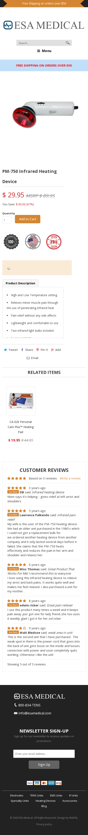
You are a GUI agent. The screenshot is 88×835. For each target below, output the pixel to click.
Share (29, 350)
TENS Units (36, 795)
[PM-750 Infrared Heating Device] (44, 116)
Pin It (44, 350)
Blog (44, 806)
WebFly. (73, 817)
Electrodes (16, 795)
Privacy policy (44, 824)
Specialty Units (20, 801)
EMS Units (56, 795)
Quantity (8, 213)
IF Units (73, 795)
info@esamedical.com (34, 713)
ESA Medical (26, 817)
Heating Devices (46, 801)
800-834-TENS (29, 705)
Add (58, 350)
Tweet (13, 350)
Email (34, 358)
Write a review (70, 478)
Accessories (69, 801)
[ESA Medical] (44, 26)
